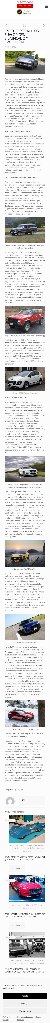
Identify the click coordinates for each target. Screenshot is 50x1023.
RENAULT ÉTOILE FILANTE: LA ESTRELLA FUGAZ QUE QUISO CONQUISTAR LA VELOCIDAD (25, 858)
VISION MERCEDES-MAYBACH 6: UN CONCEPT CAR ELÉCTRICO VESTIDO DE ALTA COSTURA (25, 915)
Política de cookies (7, 1018)
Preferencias (25, 1011)
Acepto (25, 995)
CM (23, 799)
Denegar (25, 1003)
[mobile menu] (46, 6)
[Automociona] (25, 4)
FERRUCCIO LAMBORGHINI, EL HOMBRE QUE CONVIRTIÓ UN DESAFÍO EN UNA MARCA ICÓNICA (24, 970)
